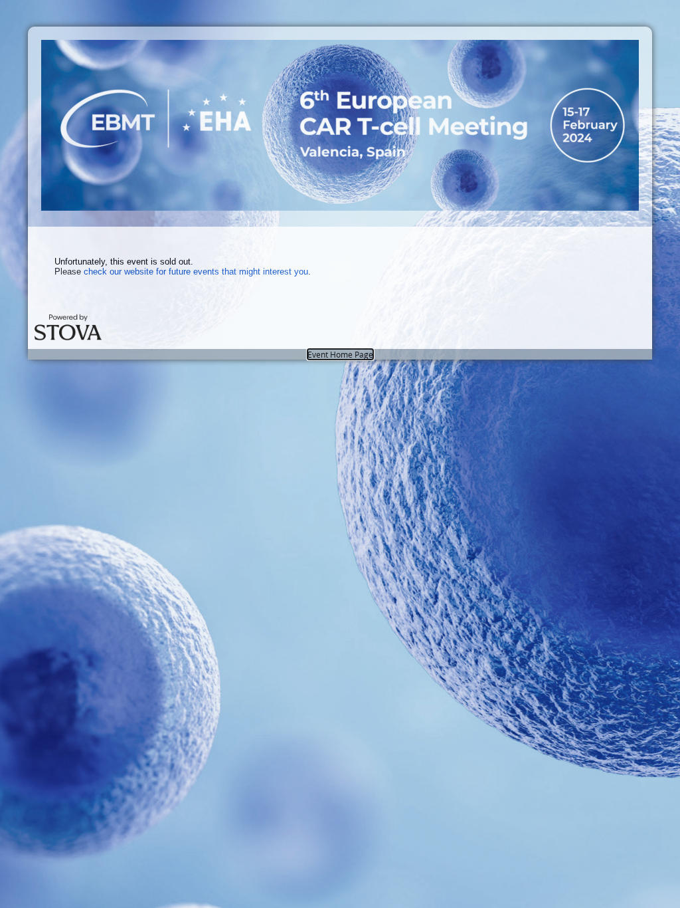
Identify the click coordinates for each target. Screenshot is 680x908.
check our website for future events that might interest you (196, 272)
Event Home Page (340, 354)
